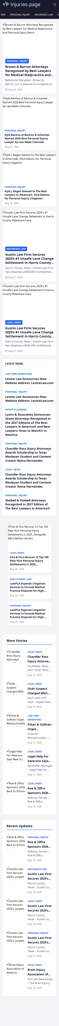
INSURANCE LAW (44, 14)
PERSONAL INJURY (20, 14)
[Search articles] (54, 4)
